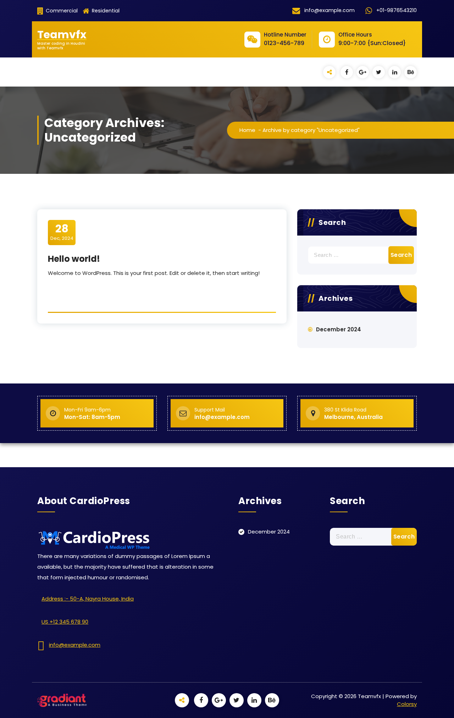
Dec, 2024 (61, 232)
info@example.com (74, 644)
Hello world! (74, 259)
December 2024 (338, 329)
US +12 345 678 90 (64, 621)
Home (247, 130)
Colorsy (407, 704)
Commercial (61, 10)
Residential (105, 10)
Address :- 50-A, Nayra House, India (87, 598)
